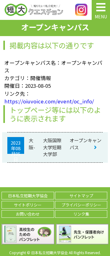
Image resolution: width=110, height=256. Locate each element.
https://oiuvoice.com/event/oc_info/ (49, 101)
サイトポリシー (28, 205)
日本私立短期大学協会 (28, 195)
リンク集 (81, 214)
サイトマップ (81, 195)
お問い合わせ (28, 214)
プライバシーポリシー (81, 205)
